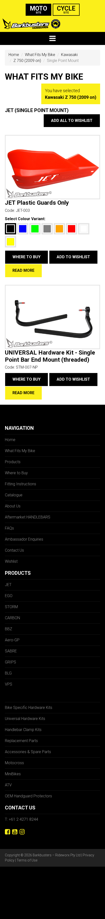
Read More (23, 270)
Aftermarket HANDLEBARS (27, 517)
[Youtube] (14, 831)
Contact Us (14, 550)
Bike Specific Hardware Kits (28, 707)
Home (14, 54)
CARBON (12, 618)
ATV (8, 785)
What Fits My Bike (40, 54)
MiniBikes (13, 774)
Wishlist (11, 561)
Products (13, 462)
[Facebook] (7, 831)
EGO (8, 595)
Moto (38, 9)
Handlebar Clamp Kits (23, 729)
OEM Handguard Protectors (28, 796)
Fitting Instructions (20, 484)
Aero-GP (12, 640)
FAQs (9, 528)
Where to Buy (26, 257)
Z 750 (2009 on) (27, 60)
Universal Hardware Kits (25, 718)
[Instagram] (22, 831)
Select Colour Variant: (25, 218)
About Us (13, 506)
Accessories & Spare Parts (28, 751)
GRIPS (10, 662)
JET (8, 584)
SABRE (11, 651)
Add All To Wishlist (72, 120)
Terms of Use (27, 860)
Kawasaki (69, 54)
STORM (11, 606)
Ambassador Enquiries (24, 539)
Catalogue (13, 495)
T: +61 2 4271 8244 (21, 819)
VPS (8, 684)
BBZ (8, 629)
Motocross (14, 763)
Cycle (66, 9)
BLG (8, 673)
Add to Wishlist (73, 257)
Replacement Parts (21, 740)
